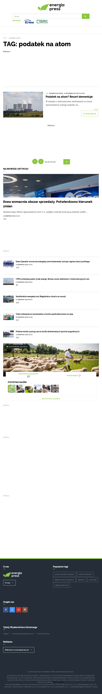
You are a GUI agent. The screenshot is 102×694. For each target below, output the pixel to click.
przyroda (92, 580)
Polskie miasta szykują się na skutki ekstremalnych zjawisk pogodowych (47, 331)
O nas (7, 583)
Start (5, 38)
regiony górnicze (61, 585)
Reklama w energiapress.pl (17, 650)
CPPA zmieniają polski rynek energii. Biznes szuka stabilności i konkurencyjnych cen (52, 279)
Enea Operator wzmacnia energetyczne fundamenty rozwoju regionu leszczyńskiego (53, 261)
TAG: (47, 93)
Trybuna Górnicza (43, 634)
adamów (81, 580)
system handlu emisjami (64, 574)
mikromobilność (85, 574)
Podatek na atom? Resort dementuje (69, 96)
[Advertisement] (51, 66)
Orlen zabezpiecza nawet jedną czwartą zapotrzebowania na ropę (44, 314)
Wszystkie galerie (51, 399)
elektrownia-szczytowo (64, 580)
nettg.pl (5, 634)
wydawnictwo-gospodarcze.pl (22, 634)
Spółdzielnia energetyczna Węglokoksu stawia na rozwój (41, 296)
